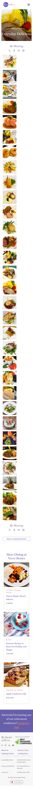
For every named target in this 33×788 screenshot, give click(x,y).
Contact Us (4, 772)
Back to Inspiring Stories (16, 539)
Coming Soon (23, 753)
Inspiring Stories (7, 753)
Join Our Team (23, 750)
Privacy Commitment (7, 766)
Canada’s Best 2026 (23, 772)
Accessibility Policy (7, 760)
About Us (4, 750)
